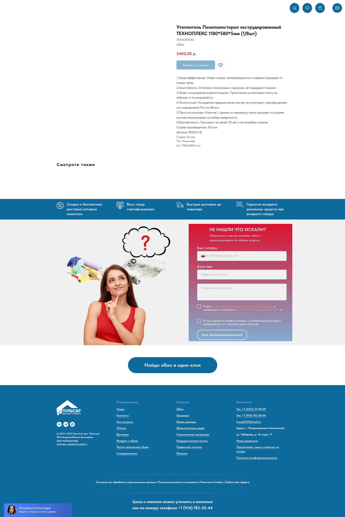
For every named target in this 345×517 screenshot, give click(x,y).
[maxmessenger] (72, 424)
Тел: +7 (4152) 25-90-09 (251, 409)
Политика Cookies (211, 482)
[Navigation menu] (337, 8)
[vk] (59, 424)
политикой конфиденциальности (258, 309)
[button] (294, 8)
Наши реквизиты (247, 440)
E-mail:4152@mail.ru (248, 421)
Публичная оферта (237, 482)
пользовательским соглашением (224, 313)
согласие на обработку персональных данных (242, 306)
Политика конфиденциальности (256, 457)
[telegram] (65, 424)
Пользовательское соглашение (178, 482)
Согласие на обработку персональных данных (126, 482)
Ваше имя (204, 266)
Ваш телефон (207, 248)
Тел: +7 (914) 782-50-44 (251, 415)
